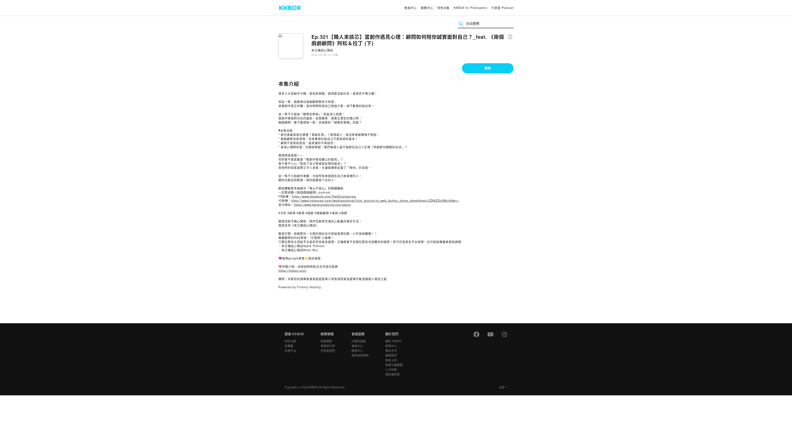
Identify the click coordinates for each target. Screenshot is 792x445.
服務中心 (427, 8)
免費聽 (289, 346)
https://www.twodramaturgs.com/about (322, 205)
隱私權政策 (392, 374)
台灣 (501, 387)
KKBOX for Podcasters (470, 8)
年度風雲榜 (328, 350)
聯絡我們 (391, 355)
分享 (510, 37)
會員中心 (410, 8)
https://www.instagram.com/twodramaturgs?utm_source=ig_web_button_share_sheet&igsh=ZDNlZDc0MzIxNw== (375, 200)
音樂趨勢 (326, 341)
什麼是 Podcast (502, 8)
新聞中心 (391, 346)
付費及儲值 (358, 341)
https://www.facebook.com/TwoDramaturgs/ (324, 196)
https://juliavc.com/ (292, 270)
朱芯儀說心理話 (322, 50)
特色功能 (443, 8)
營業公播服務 (394, 365)
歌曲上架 (391, 360)
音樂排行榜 (328, 346)
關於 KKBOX (393, 341)
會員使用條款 (360, 355)
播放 (487, 68)
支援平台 (290, 350)
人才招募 (391, 369)
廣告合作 (391, 350)
